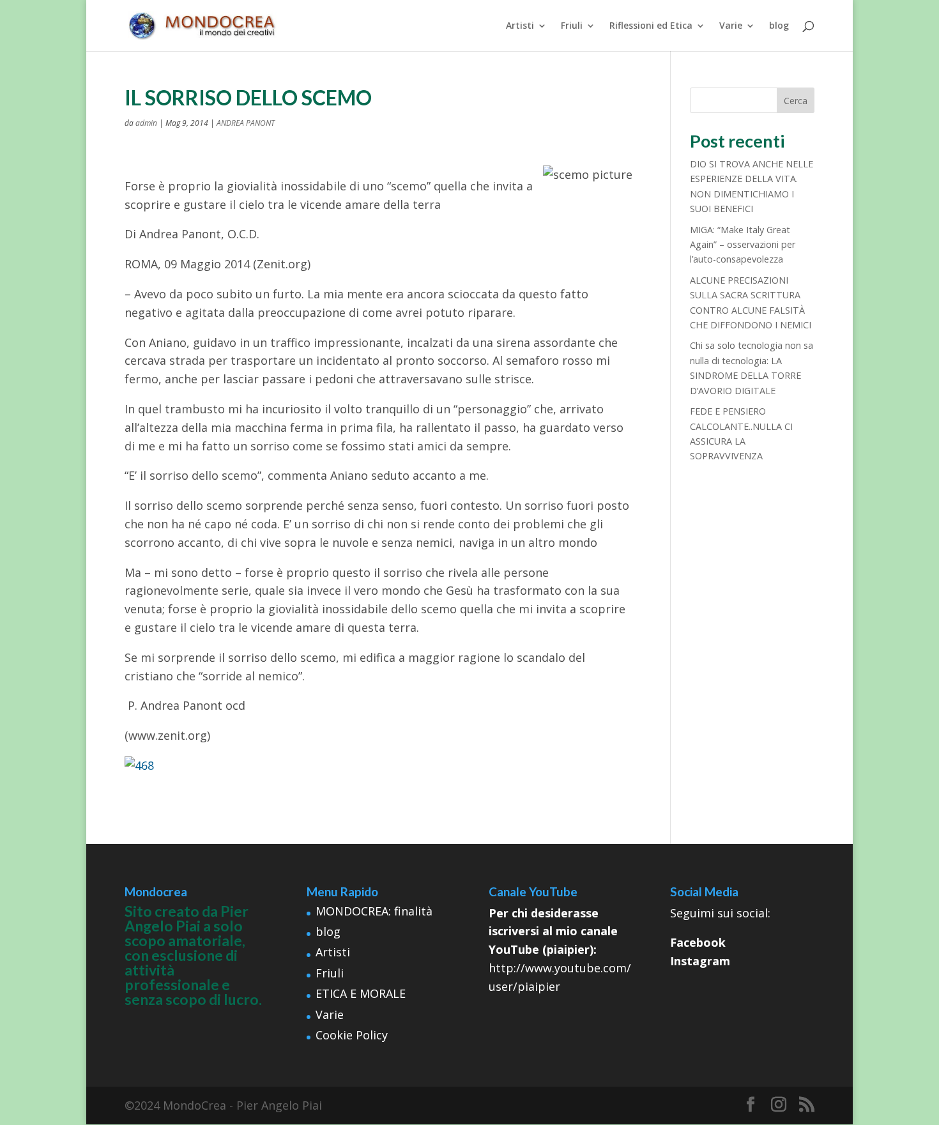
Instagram (700, 960)
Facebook (698, 942)
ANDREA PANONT (246, 123)
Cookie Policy (352, 1035)
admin (146, 123)
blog (779, 26)
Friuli (572, 26)
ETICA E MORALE (361, 993)
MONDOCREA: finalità (374, 911)
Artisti (520, 26)
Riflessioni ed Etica (650, 26)
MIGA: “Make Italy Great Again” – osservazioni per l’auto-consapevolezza (742, 245)
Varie (730, 26)
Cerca (795, 101)
